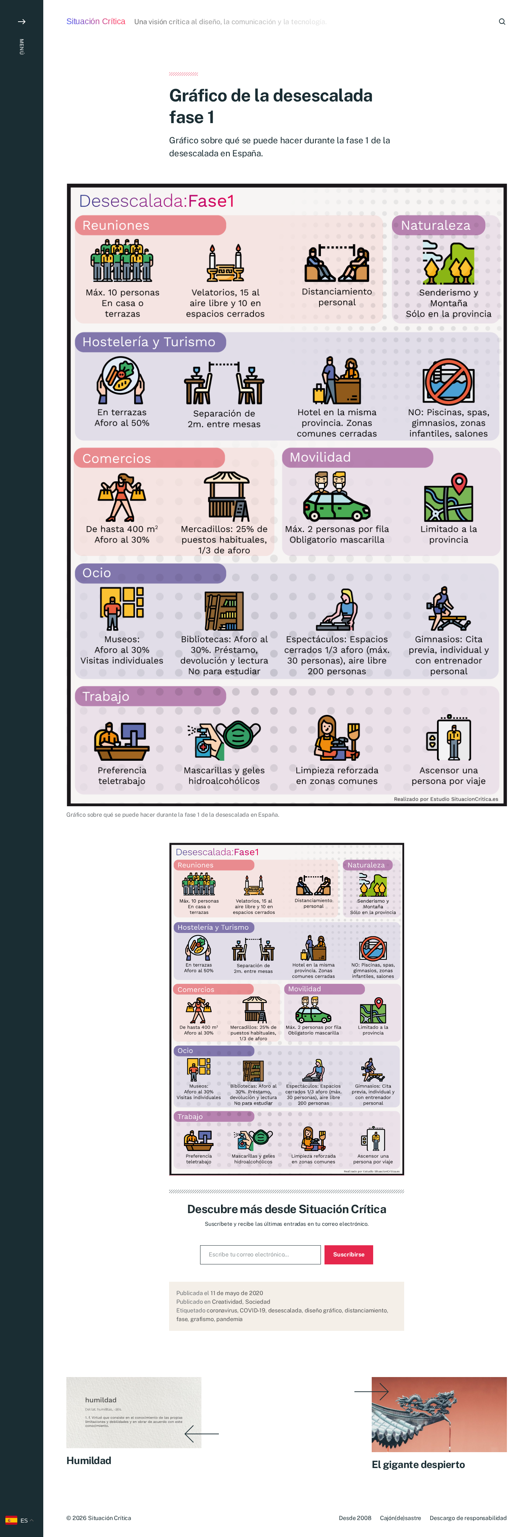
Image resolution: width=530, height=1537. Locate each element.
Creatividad (227, 1301)
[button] (21, 768)
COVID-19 (252, 1310)
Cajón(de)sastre (400, 1518)
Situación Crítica (95, 21)
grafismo (202, 1319)
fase (181, 1319)
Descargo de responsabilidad (468, 1518)
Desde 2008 (355, 1518)
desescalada (285, 1310)
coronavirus (222, 1310)
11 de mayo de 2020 (237, 1293)
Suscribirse (349, 1254)
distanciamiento (366, 1310)
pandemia (229, 1319)
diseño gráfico (323, 1310)
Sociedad (257, 1301)
